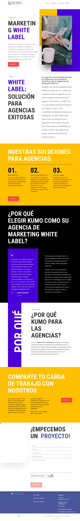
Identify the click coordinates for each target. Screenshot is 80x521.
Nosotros (54, 3)
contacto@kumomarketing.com (66, 511)
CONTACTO (66, 400)
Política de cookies (38, 498)
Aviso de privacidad (38, 501)
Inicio (47, 3)
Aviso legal (36, 495)
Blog (67, 3)
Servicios (61, 3)
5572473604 (61, 506)
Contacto (13, 64)
